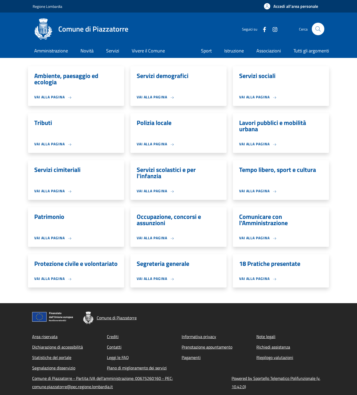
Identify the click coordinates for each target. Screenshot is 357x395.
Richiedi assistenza (273, 347)
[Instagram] (273, 28)
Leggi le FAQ (118, 357)
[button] (291, 6)
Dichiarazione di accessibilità (57, 347)
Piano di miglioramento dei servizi (137, 368)
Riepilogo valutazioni (274, 357)
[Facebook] (262, 28)
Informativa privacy (199, 336)
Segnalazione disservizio (53, 368)
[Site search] (318, 29)
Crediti (113, 336)
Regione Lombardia (47, 6)
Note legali (265, 336)
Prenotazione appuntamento (207, 347)
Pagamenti (191, 357)
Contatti (114, 347)
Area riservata (44, 336)
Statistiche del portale (51, 357)
